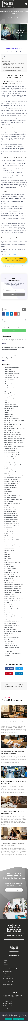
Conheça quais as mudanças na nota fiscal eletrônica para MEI (12, 60)
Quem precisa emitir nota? (9, 66)
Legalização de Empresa (12, 562)
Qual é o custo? (6, 69)
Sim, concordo (8, 1018)
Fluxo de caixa (8, 507)
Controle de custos (10, 450)
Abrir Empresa (8, 371)
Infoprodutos (8, 548)
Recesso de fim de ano (11, 607)
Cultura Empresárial (10, 463)
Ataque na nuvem (10, 382)
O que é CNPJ (8, 580)
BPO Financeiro (9, 394)
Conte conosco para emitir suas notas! (12, 70)
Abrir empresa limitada (11, 373)
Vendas (6, 655)
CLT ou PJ (7, 410)
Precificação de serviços (11, 590)
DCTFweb (7, 469)
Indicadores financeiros (11, 546)
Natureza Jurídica (9, 574)
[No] (26, 1016)
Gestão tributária (9, 532)
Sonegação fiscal (9, 639)
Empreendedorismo (10, 497)
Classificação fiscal (10, 404)
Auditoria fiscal (9, 388)
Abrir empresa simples (11, 254)
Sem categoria (9, 627)
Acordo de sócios (9, 376)
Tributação (7, 651)
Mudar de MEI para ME (11, 572)
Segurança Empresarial (11, 625)
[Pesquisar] (23, 309)
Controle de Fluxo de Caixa (12, 455)
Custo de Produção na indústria (14, 465)
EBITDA (6, 489)
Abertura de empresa (11, 367)
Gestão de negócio (10, 517)
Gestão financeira (9, 521)
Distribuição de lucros (11, 483)
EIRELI (6, 493)
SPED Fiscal (8, 641)
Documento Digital (10, 485)
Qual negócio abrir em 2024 (13, 598)
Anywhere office (9, 380)
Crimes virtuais (9, 461)
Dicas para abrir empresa (12, 477)
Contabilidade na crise (11, 436)
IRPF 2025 (7, 558)
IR (5, 552)
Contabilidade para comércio (13, 440)
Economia (7, 491)
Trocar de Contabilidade (12, 653)
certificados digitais (10, 398)
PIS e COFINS (8, 582)
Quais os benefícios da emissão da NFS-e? (13, 67)
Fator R (6, 505)
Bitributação (8, 392)
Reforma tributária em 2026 (13, 617)
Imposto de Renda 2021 (11, 540)
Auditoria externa (9, 386)
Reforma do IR (9, 615)
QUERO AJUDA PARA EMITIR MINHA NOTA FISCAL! (14, 259)
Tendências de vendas (11, 645)
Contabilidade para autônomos (14, 438)
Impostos (7, 542)
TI (5, 649)
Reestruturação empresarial (13, 613)
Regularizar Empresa (11, 621)
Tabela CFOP (8, 643)
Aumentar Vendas (10, 390)
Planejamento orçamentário (13, 584)
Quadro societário (10, 597)
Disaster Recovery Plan (11, 481)
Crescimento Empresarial (12, 459)
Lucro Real (7, 570)
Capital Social (8, 396)
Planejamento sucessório (12, 586)
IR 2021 (6, 554)
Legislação (7, 564)
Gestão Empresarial (10, 519)
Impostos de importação (12, 544)
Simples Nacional (9, 629)
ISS (5, 560)
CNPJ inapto (8, 414)
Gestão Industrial (9, 530)
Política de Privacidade (16, 327)
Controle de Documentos (12, 453)
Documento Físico (10, 487)
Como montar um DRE (11, 432)
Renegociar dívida (10, 623)
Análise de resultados (11, 377)
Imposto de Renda (10, 538)
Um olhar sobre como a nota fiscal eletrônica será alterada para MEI (13, 64)
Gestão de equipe (9, 513)
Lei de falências (9, 566)
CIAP (5, 402)
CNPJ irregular (9, 416)
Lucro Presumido (9, 568)
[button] (26, 4)
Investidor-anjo (9, 550)
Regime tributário (10, 619)
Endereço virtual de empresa (13, 499)
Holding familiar (9, 534)
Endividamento (9, 501)
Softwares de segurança (12, 637)
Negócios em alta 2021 (11, 576)
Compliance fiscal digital (12, 434)
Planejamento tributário (12, 588)
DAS (5, 467)
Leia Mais (4, 343)
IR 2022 (6, 556)
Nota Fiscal (7, 578)
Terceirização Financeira (12, 647)
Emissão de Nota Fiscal (11, 495)
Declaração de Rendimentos (13, 475)
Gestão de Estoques (10, 515)
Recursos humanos (10, 611)
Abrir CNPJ (7, 369)
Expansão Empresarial (11, 503)
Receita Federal (9, 605)
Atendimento (8, 384)
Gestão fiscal (8, 528)
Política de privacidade (18, 1018)
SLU (5, 635)
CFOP (6, 400)
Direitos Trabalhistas (10, 479)
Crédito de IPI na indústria (12, 457)
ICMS (6, 536)
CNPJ (6, 412)
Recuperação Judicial (11, 609)
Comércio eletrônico (10, 418)
